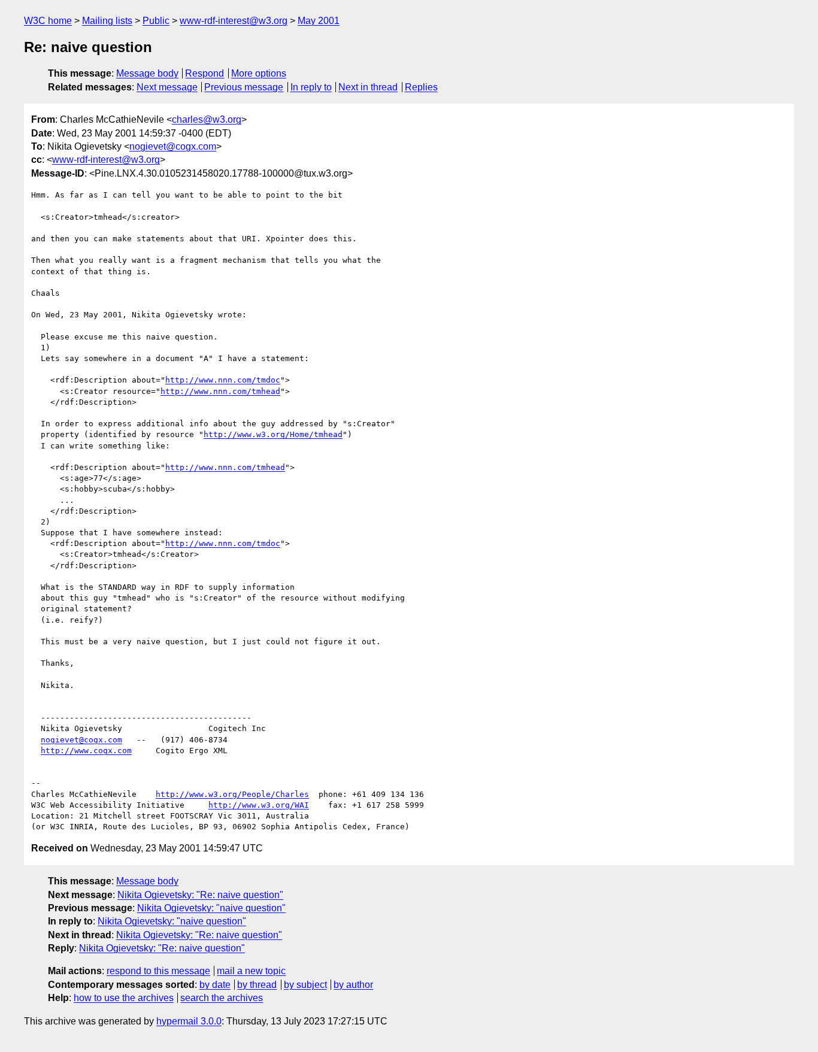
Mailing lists (107, 21)
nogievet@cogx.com (172, 146)
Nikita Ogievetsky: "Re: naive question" (200, 895)
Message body (147, 73)
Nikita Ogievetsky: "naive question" (211, 908)
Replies (421, 87)
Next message (167, 87)
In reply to (311, 87)
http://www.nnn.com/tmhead (220, 391)
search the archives (221, 998)
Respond (204, 73)
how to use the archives (124, 998)
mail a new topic (251, 971)
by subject (305, 985)
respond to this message (158, 971)
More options (258, 73)
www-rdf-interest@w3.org (233, 21)
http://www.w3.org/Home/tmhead (273, 434)
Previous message (243, 87)
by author (353, 985)
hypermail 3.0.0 (189, 1021)
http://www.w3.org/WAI (258, 805)
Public (156, 21)
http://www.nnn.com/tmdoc (222, 379)
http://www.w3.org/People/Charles (232, 794)
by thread (257, 985)
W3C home (48, 21)
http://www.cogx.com (86, 750)
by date (215, 985)
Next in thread (368, 87)
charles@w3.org (206, 119)
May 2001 (319, 21)
